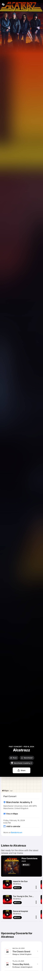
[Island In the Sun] (7, 884)
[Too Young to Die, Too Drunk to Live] (7, 899)
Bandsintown (16, 832)
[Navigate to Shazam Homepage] (8, 4)
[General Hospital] (7, 914)
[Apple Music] (30, 864)
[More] (36, 887)
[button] (39, 4)
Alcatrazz (17, 884)
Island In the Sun (20, 881)
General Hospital (20, 911)
